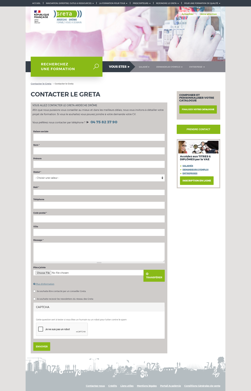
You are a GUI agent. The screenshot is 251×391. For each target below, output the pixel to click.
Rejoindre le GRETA (166, 3)
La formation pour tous (112, 3)
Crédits (112, 385)
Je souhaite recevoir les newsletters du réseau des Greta (65, 299)
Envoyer (42, 346)
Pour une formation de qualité (201, 3)
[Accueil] (58, 18)
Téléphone (38, 199)
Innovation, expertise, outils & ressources (69, 3)
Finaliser (198, 109)
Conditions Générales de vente (202, 385)
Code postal (40, 213)
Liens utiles (127, 385)
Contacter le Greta (41, 83)
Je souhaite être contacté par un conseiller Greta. (61, 291)
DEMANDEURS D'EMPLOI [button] (195, 169)
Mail (36, 187)
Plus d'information (44, 284)
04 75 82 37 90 (103, 122)
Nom (36, 145)
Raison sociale (40, 131)
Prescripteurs (141, 3)
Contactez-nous (95, 385)
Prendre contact (198, 129)
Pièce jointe (39, 267)
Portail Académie (170, 385)
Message (38, 240)
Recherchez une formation (58, 66)
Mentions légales (147, 385)
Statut (37, 172)
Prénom (37, 158)
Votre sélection (208, 14)
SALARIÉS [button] (188, 166)
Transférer (154, 277)
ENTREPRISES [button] (190, 173)
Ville (35, 226)
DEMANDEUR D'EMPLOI (168, 67)
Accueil (36, 3)
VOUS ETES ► (119, 67)
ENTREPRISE (196, 67)
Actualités (187, 14)
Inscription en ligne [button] (197, 180)
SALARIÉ (143, 67)
